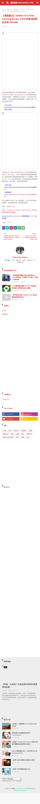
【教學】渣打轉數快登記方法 (21, 769)
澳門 (17, 437)
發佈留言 (5, 314)
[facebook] (11, 414)
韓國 (22, 437)
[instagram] (29, 414)
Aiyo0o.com (11, 206)
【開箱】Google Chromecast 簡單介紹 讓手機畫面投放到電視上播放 (25, 743)
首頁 (3, 9)
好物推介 (8, 9)
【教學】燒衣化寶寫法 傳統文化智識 (23, 760)
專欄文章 (29, 434)
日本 (4, 431)
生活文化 (16, 431)
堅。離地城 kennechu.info (20, 2)
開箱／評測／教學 (8, 437)
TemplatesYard (20, 788)
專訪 (22, 434)
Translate (18, 781)
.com (20, 216)
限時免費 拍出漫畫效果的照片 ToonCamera (21, 734)
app (28, 437)
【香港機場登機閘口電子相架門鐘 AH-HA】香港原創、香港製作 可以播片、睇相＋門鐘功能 (25, 277)
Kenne (5, 26)
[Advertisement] (20, 338)
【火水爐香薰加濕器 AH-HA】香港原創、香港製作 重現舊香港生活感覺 (25, 287)
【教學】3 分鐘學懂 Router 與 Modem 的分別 (24, 725)
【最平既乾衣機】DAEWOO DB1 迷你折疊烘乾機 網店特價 (24, 296)
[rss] (29, 419)
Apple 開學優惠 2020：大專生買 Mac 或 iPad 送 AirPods (24, 752)
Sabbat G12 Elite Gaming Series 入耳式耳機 (17, 95)
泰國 (17, 434)
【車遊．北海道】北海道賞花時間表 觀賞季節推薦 (19, 685)
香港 (12, 434)
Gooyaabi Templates (20, 790)
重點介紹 (5, 434)
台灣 (9, 431)
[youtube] (11, 419)
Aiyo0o (15, 216)
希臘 (30, 431)
